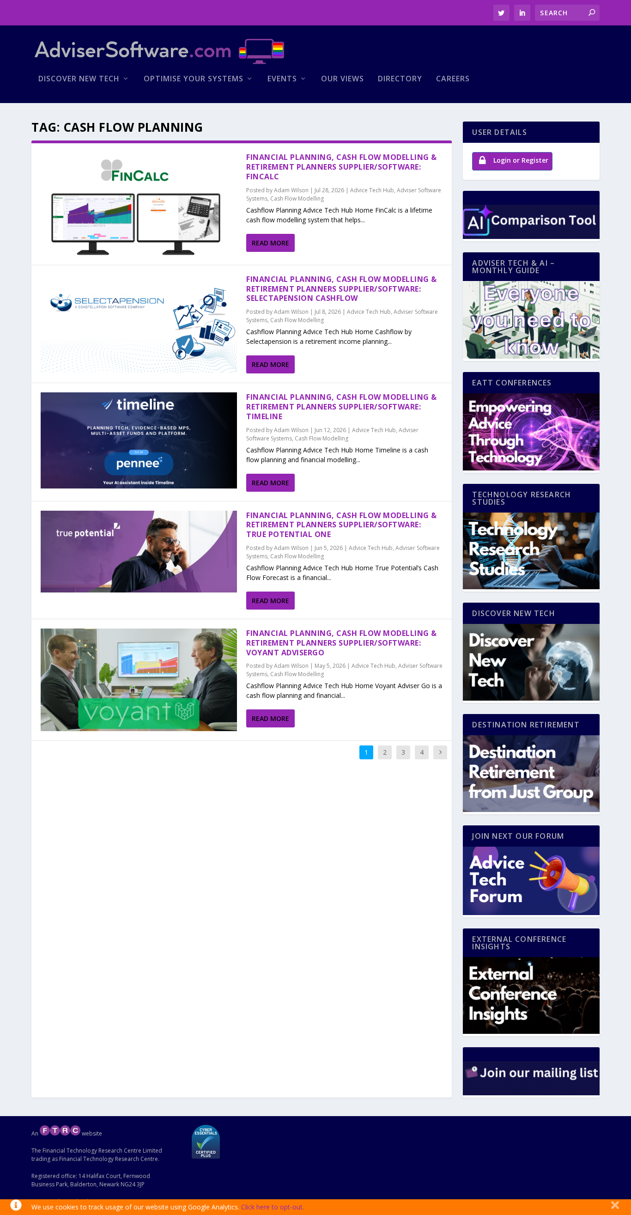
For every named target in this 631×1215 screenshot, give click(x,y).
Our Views (342, 79)
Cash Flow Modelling (297, 198)
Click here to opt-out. (272, 1207)
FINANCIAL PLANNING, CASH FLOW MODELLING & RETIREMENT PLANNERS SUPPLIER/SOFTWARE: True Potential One (341, 525)
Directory (400, 79)
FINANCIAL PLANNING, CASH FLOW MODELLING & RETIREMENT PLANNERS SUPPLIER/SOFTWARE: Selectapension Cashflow (341, 289)
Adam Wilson (291, 190)
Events (282, 79)
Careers (453, 79)
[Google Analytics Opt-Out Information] (15, 1207)
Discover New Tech (79, 79)
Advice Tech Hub (372, 190)
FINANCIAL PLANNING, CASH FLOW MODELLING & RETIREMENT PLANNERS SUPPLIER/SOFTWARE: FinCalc (341, 167)
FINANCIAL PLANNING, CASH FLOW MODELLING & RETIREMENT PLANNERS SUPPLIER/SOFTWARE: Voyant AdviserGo (341, 643)
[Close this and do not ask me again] (615, 1207)
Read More (270, 242)
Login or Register (520, 160)
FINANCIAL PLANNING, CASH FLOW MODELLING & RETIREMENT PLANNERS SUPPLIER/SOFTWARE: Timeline (341, 406)
